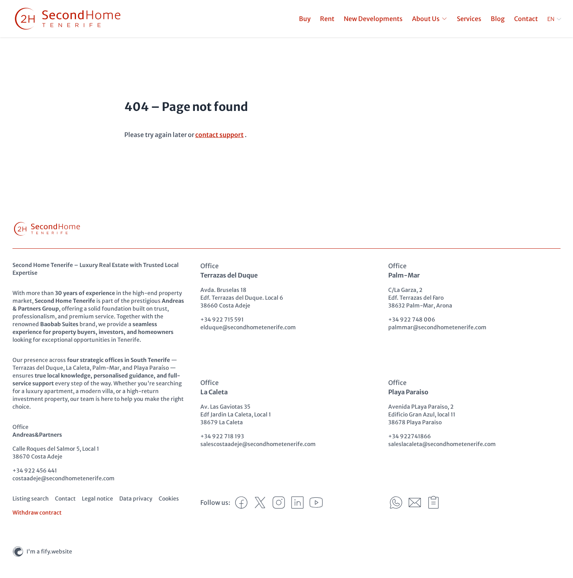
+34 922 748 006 (411, 319)
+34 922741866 (409, 436)
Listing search (30, 498)
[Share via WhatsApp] (396, 502)
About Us (426, 19)
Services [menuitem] (469, 19)
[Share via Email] (415, 502)
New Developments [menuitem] (373, 19)
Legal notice (97, 498)
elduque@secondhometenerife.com (248, 327)
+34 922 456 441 (34, 470)
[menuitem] (429, 18)
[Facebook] (241, 502)
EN (550, 19)
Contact (65, 498)
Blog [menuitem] (498, 19)
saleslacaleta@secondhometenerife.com (442, 444)
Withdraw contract (37, 512)
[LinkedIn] (297, 502)
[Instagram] (278, 502)
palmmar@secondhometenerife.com (437, 327)
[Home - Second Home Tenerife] (67, 18)
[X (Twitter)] (260, 502)
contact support (219, 135)
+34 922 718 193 (222, 436)
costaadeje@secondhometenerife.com (63, 478)
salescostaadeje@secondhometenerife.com (258, 444)
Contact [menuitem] (526, 19)
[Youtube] (316, 502)
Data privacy (135, 498)
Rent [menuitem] (327, 19)
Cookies (169, 498)
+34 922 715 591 (222, 319)
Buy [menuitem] (305, 19)
